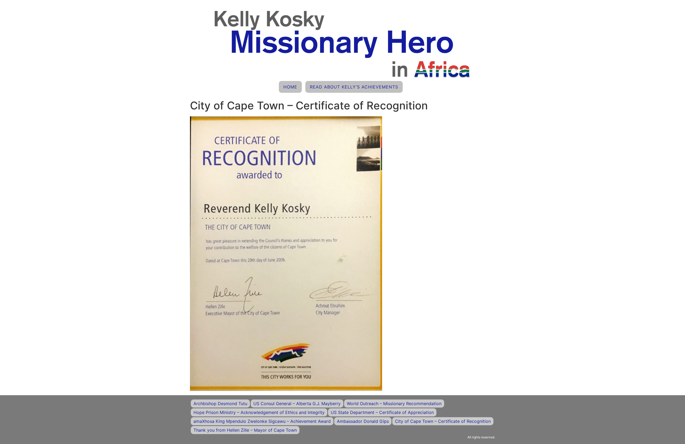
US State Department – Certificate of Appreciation (382, 412)
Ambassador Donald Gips (363, 421)
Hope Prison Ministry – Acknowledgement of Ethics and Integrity (259, 412)
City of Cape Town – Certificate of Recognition (443, 421)
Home (290, 87)
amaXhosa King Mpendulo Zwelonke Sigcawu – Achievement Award (262, 421)
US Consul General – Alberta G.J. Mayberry (297, 403)
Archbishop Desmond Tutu (220, 403)
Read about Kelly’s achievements (354, 87)
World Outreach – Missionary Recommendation (394, 403)
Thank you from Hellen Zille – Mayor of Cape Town (245, 430)
